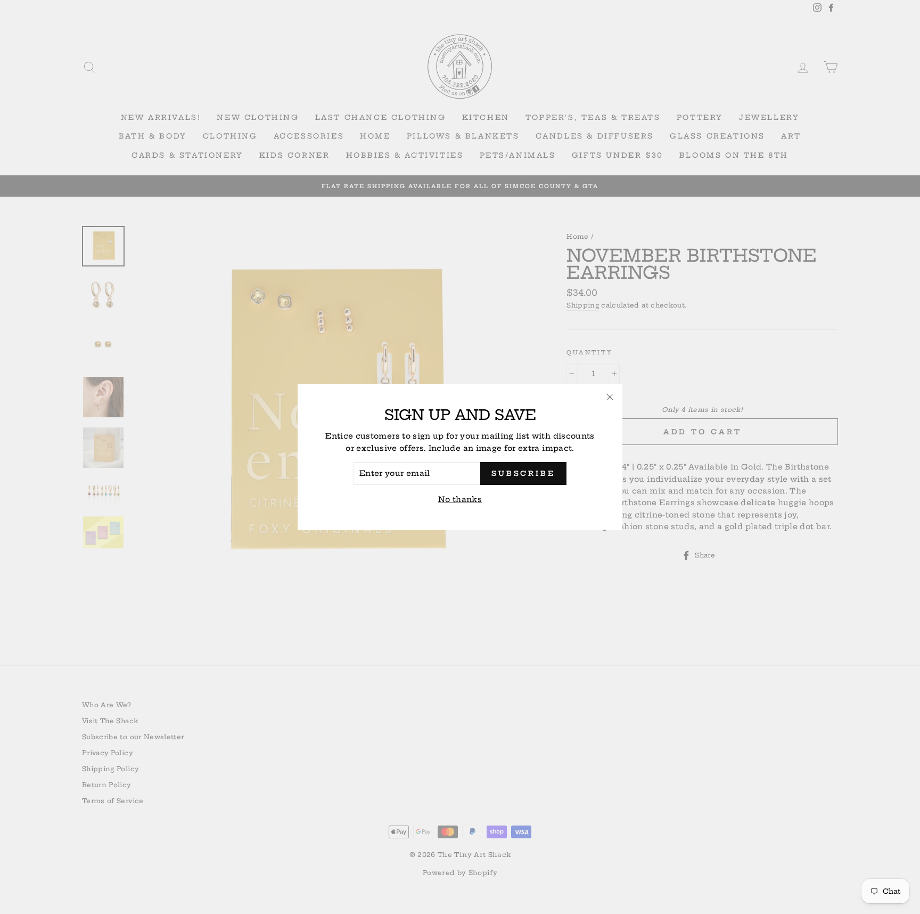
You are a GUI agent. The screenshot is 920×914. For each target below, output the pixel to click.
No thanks (460, 499)
